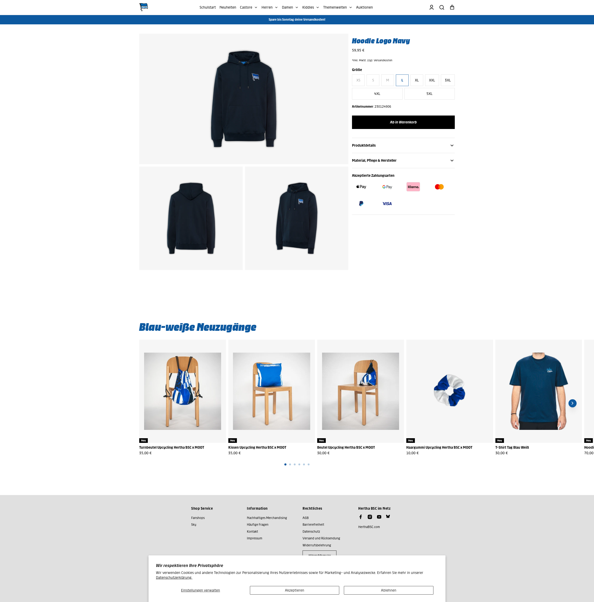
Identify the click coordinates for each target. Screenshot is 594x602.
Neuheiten (228, 7)
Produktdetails (364, 145)
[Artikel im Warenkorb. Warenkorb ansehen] (452, 7)
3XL (448, 80)
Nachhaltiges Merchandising (267, 518)
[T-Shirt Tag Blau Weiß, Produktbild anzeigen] (538, 391)
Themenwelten (335, 7)
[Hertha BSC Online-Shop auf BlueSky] (388, 516)
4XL (377, 93)
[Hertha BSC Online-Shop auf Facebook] (360, 517)
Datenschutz (311, 532)
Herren (267, 7)
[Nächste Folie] (572, 403)
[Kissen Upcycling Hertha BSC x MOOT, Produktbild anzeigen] (271, 391)
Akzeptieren (294, 590)
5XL (429, 93)
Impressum (254, 538)
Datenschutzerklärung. (174, 577)
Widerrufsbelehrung (317, 545)
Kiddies (308, 7)
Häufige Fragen (257, 525)
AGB (306, 518)
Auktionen (364, 7)
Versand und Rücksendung (321, 538)
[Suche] (442, 7)
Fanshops (198, 518)
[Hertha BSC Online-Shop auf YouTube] (379, 517)
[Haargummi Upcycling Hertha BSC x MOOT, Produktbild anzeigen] (449, 391)
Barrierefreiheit (313, 525)
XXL (432, 80)
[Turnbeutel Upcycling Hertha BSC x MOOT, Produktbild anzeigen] (182, 391)
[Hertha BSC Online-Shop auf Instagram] (370, 517)
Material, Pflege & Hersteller (374, 160)
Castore (246, 7)
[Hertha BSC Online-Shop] (143, 7)
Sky (193, 525)
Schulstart (208, 7)
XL (417, 80)
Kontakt (252, 532)
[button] (285, 465)
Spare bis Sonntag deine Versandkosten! (297, 20)
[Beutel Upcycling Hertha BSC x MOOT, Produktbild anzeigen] (360, 391)
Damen (287, 7)
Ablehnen (388, 590)
